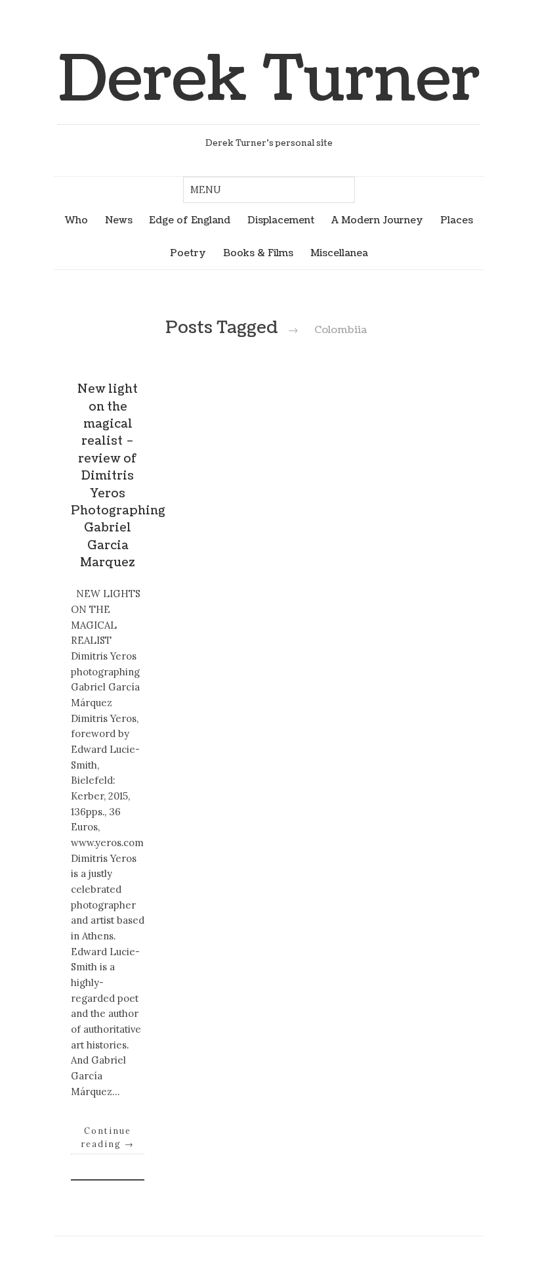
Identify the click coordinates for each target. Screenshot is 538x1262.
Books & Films (258, 252)
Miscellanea (339, 252)
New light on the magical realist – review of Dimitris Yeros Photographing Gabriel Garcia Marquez (118, 476)
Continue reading (107, 1137)
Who (76, 220)
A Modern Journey (377, 220)
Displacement (281, 220)
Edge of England (189, 220)
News (119, 220)
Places (456, 220)
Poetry (188, 252)
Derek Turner (269, 79)
